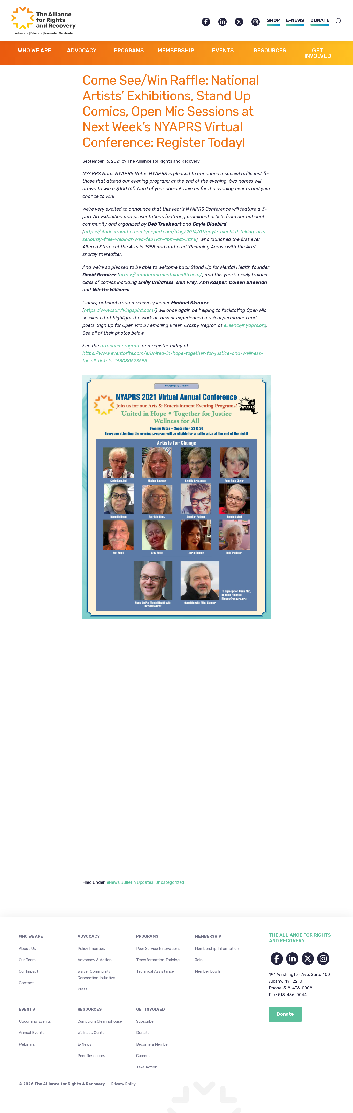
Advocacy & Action (95, 960)
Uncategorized (169, 882)
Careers (143, 1055)
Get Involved (150, 1009)
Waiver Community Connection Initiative (96, 974)
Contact (26, 983)
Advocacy (89, 936)
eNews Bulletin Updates (130, 882)
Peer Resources (91, 1055)
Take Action (146, 1067)
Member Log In (208, 971)
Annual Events (32, 1032)
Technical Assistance (155, 971)
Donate (319, 20)
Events (27, 1009)
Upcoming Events (35, 1021)
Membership (208, 936)
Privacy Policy (123, 1084)
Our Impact (29, 971)
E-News (295, 20)
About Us (27, 948)
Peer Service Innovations (158, 948)
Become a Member (152, 1044)
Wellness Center (92, 1032)
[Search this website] (339, 21)
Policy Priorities (91, 948)
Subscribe (145, 1021)
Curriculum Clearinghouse (100, 1021)
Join (199, 960)
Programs (147, 936)
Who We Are (31, 936)
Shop (273, 20)
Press (83, 989)
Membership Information (217, 948)
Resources (90, 1009)
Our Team (27, 960)
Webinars (27, 1044)
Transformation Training (158, 960)
